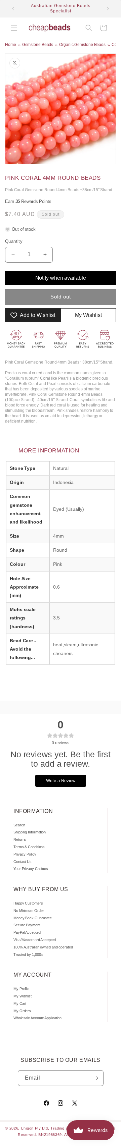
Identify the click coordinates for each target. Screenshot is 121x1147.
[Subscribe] (95, 1078)
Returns (19, 839)
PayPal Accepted (27, 932)
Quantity (14, 241)
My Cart (19, 1003)
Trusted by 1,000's (28, 954)
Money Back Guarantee (32, 918)
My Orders (22, 1011)
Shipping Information (29, 832)
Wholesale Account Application (37, 1018)
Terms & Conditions (29, 847)
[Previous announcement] (13, 8)
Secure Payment (26, 925)
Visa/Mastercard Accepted (34, 940)
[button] (14, 27)
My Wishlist (22, 996)
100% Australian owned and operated (43, 947)
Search (19, 825)
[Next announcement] (107, 8)
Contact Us (22, 862)
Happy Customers (28, 903)
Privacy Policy (24, 854)
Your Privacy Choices (30, 869)
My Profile (21, 989)
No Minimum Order (28, 911)
